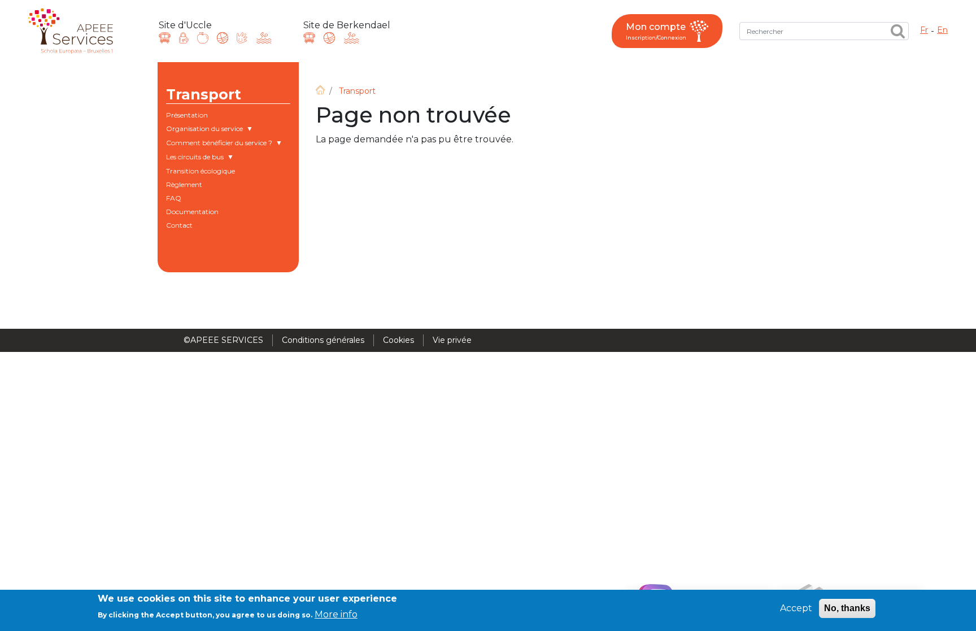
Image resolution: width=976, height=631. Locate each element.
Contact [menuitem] (179, 225)
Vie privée (452, 340)
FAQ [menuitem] (173, 198)
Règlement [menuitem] (184, 184)
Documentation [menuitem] (192, 211)
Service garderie (242, 37)
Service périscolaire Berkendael (329, 37)
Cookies (398, 340)
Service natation (264, 37)
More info (336, 614)
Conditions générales (323, 340)
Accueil (320, 89)
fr (924, 30)
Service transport (165, 37)
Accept (796, 608)
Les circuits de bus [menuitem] (195, 158)
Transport (357, 91)
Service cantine (202, 37)
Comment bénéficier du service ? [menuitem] (219, 144)
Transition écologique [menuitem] (200, 171)
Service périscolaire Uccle (222, 37)
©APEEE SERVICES (223, 340)
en (942, 30)
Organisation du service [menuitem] (204, 130)
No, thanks (847, 608)
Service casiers (184, 37)
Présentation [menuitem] (187, 115)
